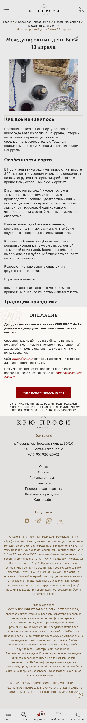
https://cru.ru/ (22, 359)
